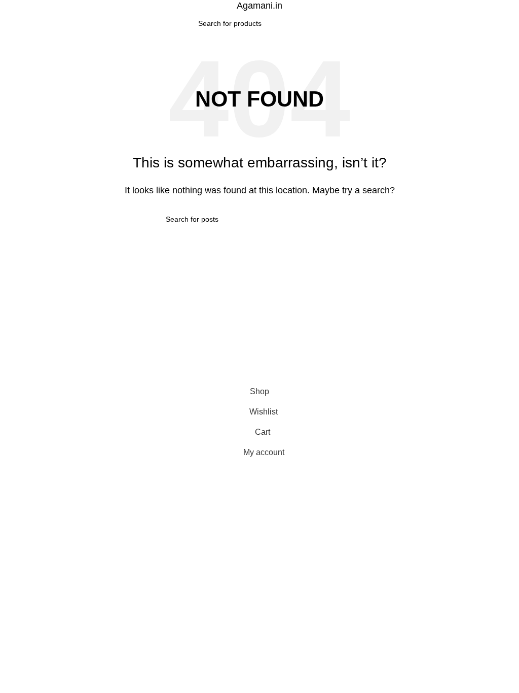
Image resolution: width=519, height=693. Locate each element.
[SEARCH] (316, 23)
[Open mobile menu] (12, 23)
